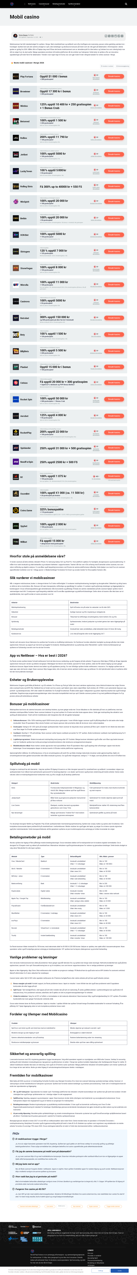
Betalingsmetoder (59, 4)
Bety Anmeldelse (96, 336)
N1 (21, 477)
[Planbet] (16, 369)
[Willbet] (16, 544)
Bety (22, 335)
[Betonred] (16, 124)
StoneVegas (26, 268)
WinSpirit (24, 202)
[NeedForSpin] (16, 464)
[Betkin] (16, 221)
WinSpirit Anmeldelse (96, 203)
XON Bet (24, 235)
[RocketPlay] (16, 435)
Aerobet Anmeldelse (96, 418)
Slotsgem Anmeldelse (96, 253)
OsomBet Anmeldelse (96, 495)
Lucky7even (26, 171)
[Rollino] (16, 140)
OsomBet (24, 494)
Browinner (25, 91)
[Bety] (16, 337)
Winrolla (24, 285)
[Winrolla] (16, 287)
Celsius (24, 383)
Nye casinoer (77, 1206)
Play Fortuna (26, 76)
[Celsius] (16, 385)
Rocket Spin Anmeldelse (96, 401)
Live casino (50, 1206)
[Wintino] (16, 108)
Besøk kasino (114, 76)
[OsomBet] (16, 496)
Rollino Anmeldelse (96, 139)
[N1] (16, 479)
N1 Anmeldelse (96, 479)
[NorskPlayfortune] (32, 1253)
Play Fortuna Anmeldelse (96, 78)
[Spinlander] (16, 450)
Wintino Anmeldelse (96, 107)
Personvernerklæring (95, 1260)
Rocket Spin (26, 399)
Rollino (23, 138)
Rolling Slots (26, 186)
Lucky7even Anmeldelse (96, 172)
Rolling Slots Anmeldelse (96, 188)
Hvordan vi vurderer (94, 1256)
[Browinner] (16, 94)
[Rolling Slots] (16, 189)
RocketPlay (25, 433)
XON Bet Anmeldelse (96, 236)
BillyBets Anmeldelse (96, 353)
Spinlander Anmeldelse (96, 449)
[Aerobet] (16, 418)
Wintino (24, 106)
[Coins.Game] (16, 513)
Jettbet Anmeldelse (96, 156)
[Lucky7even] (16, 174)
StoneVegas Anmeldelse (96, 269)
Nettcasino (32, 4)
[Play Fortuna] (16, 79)
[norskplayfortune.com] (12, 3)
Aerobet (24, 416)
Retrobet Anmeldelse (96, 320)
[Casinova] (16, 304)
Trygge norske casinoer (113, 1206)
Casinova (24, 301)
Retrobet (24, 318)
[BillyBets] (16, 354)
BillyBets (24, 351)
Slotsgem (25, 251)
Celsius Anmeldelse (96, 384)
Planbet (24, 367)
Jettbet (24, 154)
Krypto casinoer (93, 1206)
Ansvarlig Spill (93, 1258)
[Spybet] (16, 528)
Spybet (23, 526)
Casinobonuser (44, 4)
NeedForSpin (26, 462)
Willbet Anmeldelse (96, 543)
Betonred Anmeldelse (96, 123)
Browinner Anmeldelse (96, 93)
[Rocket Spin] (16, 402)
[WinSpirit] (16, 204)
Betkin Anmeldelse (96, 220)
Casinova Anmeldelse (96, 303)
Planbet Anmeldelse (96, 369)
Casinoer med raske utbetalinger (29, 1206)
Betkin (23, 218)
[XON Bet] (16, 237)
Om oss (90, 1253)
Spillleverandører (74, 4)
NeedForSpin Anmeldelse (96, 463)
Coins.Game (26, 510)
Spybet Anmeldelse (96, 528)
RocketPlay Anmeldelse (96, 434)
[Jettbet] (16, 157)
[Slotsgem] (16, 254)
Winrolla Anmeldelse (96, 286)
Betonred (24, 121)
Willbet (23, 542)
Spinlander (25, 448)
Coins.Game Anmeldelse (96, 512)
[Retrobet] (16, 320)
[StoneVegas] (16, 271)
